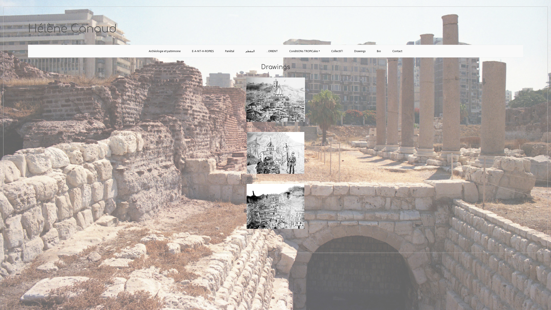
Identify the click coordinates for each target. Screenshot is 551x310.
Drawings (359, 51)
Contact (397, 51)
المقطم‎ (250, 51)
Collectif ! (337, 51)
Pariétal (229, 51)
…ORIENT (272, 51)
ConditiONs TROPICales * (304, 51)
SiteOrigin (281, 265)
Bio (379, 51)
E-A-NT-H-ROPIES (203, 51)
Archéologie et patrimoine (165, 51)
